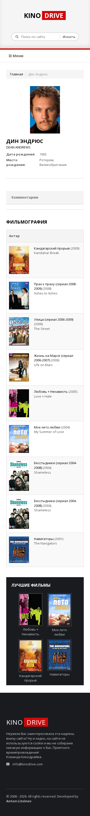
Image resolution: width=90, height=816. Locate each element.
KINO (43, 15)
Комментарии (25, 197)
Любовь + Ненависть (51, 391)
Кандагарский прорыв (52, 248)
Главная (16, 74)
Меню (18, 55)
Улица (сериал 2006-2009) (53, 319)
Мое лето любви (47, 427)
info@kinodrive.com (27, 764)
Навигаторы (44, 539)
